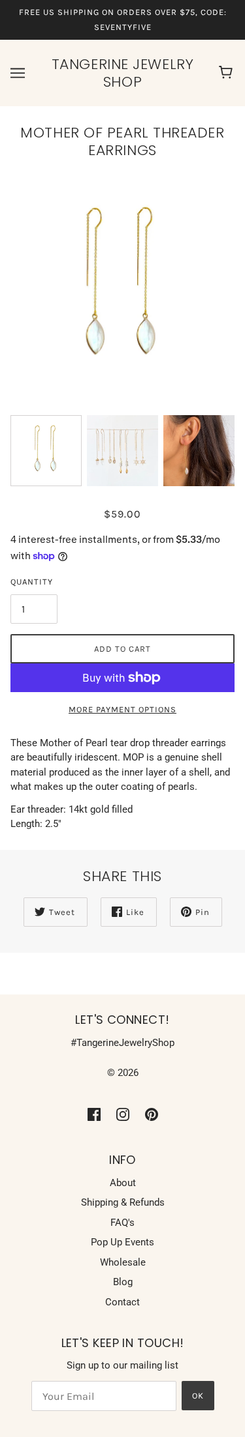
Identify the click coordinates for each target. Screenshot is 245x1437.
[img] (94, 1114)
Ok (198, 1396)
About (123, 1183)
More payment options (122, 709)
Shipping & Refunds (123, 1202)
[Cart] (227, 73)
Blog (123, 1282)
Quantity (31, 582)
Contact (122, 1302)
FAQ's (122, 1222)
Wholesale (123, 1262)
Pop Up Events (122, 1242)
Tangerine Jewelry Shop (122, 73)
